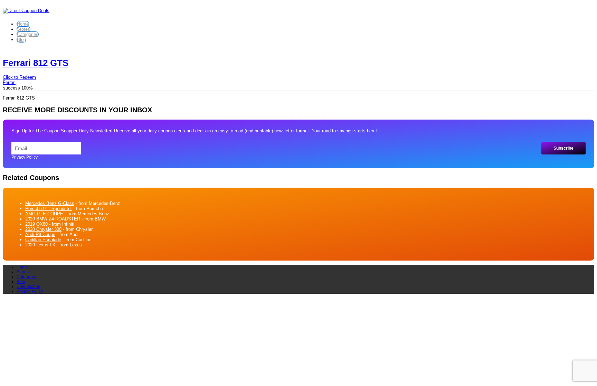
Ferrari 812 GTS (35, 63)
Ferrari (9, 82)
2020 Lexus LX (40, 244)
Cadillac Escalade (43, 239)
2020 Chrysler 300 (43, 229)
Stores (23, 29)
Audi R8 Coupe (40, 234)
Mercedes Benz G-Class (49, 203)
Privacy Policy (24, 157)
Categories (27, 34)
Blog (21, 39)
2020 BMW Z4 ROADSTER (52, 219)
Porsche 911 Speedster (48, 208)
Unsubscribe (28, 286)
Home (23, 24)
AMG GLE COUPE (44, 213)
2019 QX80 (36, 224)
